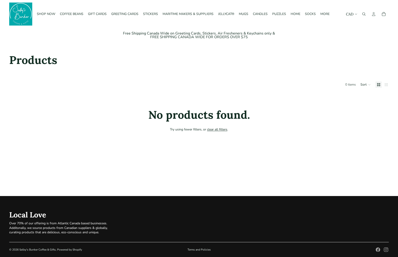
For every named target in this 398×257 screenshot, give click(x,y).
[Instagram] (386, 249)
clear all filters (217, 129)
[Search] (364, 14)
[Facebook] (378, 249)
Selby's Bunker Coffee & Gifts (37, 249)
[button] (365, 85)
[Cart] (384, 14)
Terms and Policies (199, 249)
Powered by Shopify (69, 249)
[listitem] (325, 14)
